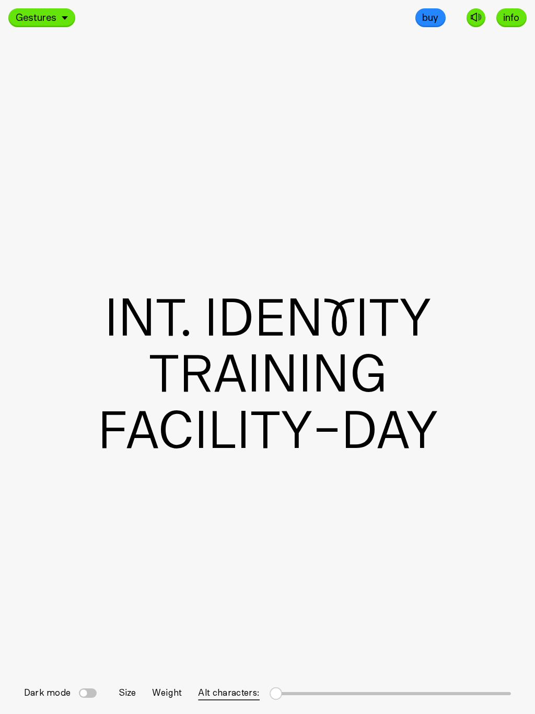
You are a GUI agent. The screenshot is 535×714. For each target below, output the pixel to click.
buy (430, 16)
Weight (167, 692)
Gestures (36, 16)
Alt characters (229, 692)
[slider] (391, 692)
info (511, 16)
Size (127, 692)
